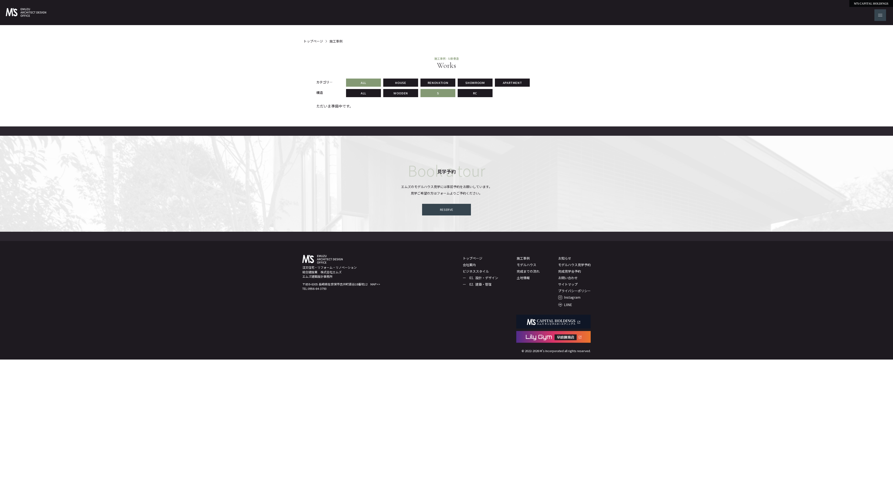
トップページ (313, 41)
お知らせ (564, 258)
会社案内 (469, 264)
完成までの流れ (528, 271)
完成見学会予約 (569, 271)
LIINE (568, 304)
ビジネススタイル (476, 271)
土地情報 (523, 277)
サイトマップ (568, 284)
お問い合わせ (568, 277)
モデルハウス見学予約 (574, 264)
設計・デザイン (486, 277)
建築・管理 (483, 284)
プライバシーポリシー (574, 290)
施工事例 (336, 41)
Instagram (572, 297)
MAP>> (375, 284)
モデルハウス (526, 264)
